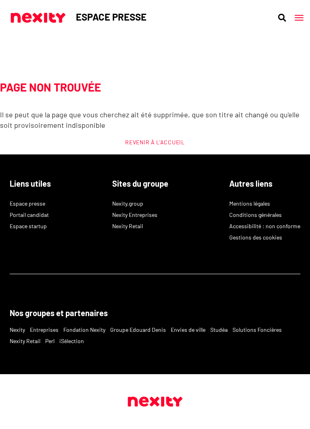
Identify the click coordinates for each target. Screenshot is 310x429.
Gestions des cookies (255, 237)
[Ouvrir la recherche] (282, 17)
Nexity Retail (127, 226)
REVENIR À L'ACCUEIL (154, 142)
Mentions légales (249, 203)
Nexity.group (127, 203)
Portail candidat (29, 214)
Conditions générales (255, 214)
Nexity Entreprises (134, 214)
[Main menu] (299, 18)
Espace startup (28, 226)
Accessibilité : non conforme (264, 226)
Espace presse (27, 203)
